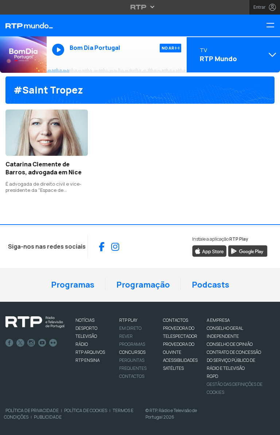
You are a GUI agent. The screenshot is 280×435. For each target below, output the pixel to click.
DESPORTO (86, 328)
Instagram (31, 343)
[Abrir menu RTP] (140, 7)
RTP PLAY (128, 320)
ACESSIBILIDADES (180, 360)
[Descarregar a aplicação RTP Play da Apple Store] (209, 251)
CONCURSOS (132, 352)
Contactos (131, 376)
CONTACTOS (175, 320)
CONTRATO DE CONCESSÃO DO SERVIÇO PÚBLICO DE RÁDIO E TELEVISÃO (234, 360)
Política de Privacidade (32, 410)
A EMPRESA (218, 320)
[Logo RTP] (35, 322)
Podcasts (210, 284)
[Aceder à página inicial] (23, 25)
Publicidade (48, 417)
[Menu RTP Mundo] (273, 25)
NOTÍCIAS (84, 320)
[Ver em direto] (23, 54)
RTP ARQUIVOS (90, 352)
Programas (72, 284)
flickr (53, 343)
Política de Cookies (85, 410)
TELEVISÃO (86, 336)
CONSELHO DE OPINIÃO (230, 344)
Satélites (173, 368)
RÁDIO (81, 344)
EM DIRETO (130, 328)
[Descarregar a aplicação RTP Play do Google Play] (248, 251)
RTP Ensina (87, 360)
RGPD (212, 376)
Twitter (20, 343)
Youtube (42, 343)
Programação (143, 284)
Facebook (9, 343)
